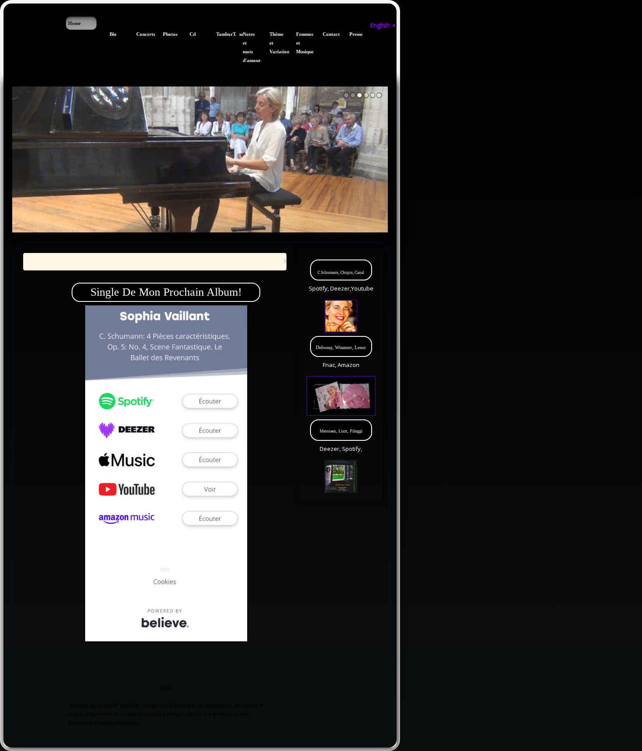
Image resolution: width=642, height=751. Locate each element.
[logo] (6, 21)
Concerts (140, 34)
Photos (166, 34)
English (383, 25)
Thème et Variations (273, 42)
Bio (113, 34)
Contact (326, 34)
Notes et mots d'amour (246, 47)
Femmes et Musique (300, 42)
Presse (353, 34)
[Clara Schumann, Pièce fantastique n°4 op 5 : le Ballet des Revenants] (166, 473)
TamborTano (220, 34)
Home (74, 23)
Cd (193, 34)
